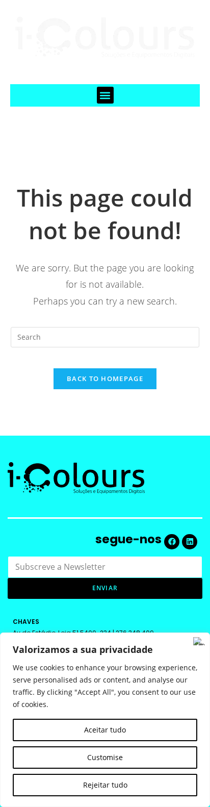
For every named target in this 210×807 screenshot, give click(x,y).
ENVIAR (105, 588)
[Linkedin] (189, 541)
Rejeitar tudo (105, 785)
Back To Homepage (105, 378)
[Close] (199, 641)
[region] (105, 720)
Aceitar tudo (105, 730)
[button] (105, 95)
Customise (105, 757)
